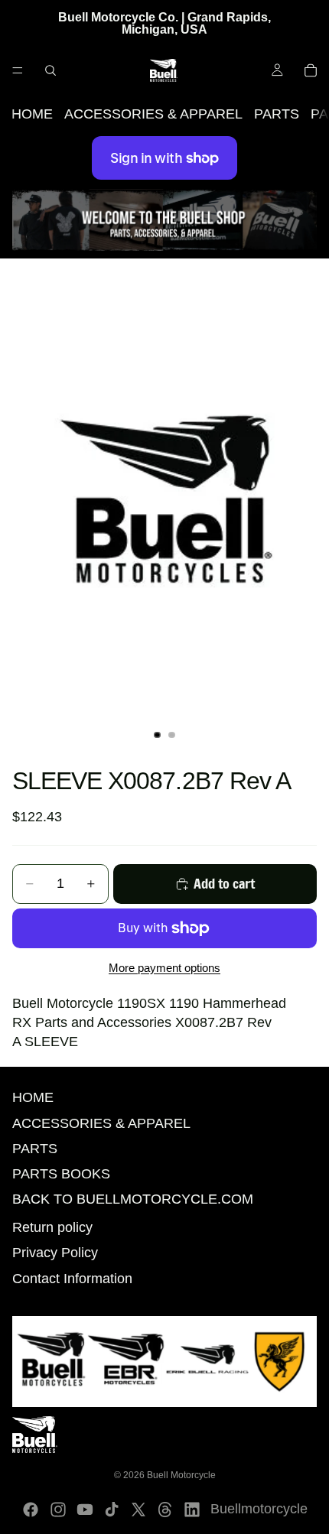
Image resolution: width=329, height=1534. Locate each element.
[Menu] (17, 70)
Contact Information (72, 1278)
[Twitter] (138, 1509)
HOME (32, 114)
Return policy (52, 1227)
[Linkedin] (192, 1509)
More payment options (164, 967)
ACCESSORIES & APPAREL (153, 114)
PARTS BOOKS (61, 1173)
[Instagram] (58, 1509)
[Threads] (165, 1509)
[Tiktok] (112, 1509)
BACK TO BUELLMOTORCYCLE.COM (132, 1199)
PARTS (276, 114)
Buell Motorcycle (181, 1475)
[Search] (50, 70)
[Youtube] (85, 1509)
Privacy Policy (55, 1252)
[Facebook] (30, 1509)
